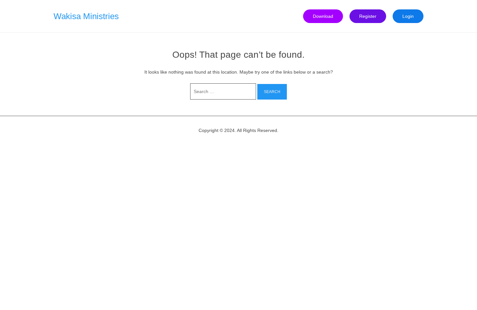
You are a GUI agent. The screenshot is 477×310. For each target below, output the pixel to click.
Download (323, 16)
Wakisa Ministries (86, 16)
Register (367, 16)
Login (408, 16)
